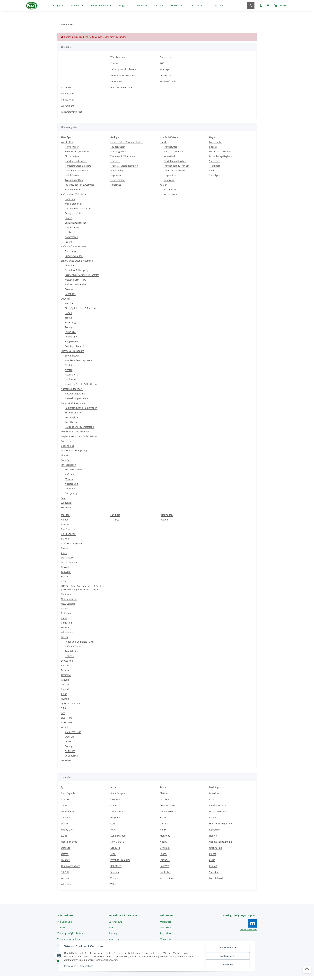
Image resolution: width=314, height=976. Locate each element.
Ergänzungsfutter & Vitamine (77, 260)
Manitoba (66, 594)
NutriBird (70, 750)
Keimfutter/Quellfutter (77, 151)
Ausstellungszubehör (76, 398)
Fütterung (70, 322)
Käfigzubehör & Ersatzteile (79, 426)
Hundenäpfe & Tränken (176, 165)
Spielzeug (66, 441)
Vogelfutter (67, 142)
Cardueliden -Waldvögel (78, 208)
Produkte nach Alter (174, 161)
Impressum (70, 966)
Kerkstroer (215, 829)
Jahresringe (71, 336)
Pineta (64, 637)
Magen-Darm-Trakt (75, 279)
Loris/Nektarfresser (75, 222)
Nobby (163, 841)
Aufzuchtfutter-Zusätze (73, 246)
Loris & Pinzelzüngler (76, 170)
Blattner (65, 538)
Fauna (212, 817)
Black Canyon (68, 533)
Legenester (116, 175)
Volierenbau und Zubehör (75, 431)
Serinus (65, 627)
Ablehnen (227, 964)
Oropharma (71, 755)
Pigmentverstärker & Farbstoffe (82, 274)
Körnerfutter (72, 146)
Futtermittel (215, 142)
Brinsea (65, 799)
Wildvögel (66, 502)
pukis (64, 618)
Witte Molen (67, 632)
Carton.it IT (116, 799)
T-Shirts (114, 519)
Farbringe (70, 331)
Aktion (164, 519)
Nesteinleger (72, 365)
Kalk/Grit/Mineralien (76, 284)
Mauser (69, 479)
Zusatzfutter (71, 651)
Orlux (68, 741)
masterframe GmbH (121, 87)
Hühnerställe (117, 180)
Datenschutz (86, 966)
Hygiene (69, 655)
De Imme (66, 670)
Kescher (69, 303)
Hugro (64, 576)
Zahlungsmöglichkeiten (123, 69)
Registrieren (67, 99)
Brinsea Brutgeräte (71, 543)
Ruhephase (71, 488)
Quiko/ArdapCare (70, 703)
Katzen (163, 184)
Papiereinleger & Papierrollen (81, 407)
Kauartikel (169, 156)
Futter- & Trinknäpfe (220, 151)
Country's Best (73, 731)
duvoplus (66, 817)
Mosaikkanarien (73, 203)
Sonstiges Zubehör (75, 346)
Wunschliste (67, 105)
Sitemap (164, 69)
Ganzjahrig (71, 493)
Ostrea (64, 853)
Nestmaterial (72, 374)
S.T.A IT (65, 872)
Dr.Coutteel (67, 660)
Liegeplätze (170, 175)
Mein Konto (67, 93)
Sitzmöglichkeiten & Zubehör (80, 308)
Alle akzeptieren (228, 947)
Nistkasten (71, 379)
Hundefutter (170, 146)
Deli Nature (67, 557)
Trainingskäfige (73, 412)
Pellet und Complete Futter (79, 641)
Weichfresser (72, 175)
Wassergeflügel (118, 151)
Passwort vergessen (72, 111)
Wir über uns (117, 57)
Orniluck (115, 847)
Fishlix (64, 823)
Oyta (112, 853)
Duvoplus (66, 567)
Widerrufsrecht (168, 81)
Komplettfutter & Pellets (78, 165)
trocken (69, 232)
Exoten (68, 217)
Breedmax (70, 251)
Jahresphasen (68, 464)
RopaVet (164, 865)
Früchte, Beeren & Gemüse (79, 184)
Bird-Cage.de (68, 793)
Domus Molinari (69, 562)
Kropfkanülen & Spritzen (78, 360)
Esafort (163, 817)
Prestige (69, 746)
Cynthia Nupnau (218, 805)
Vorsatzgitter (72, 417)
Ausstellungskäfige (75, 393)
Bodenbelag (67, 445)
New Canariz (68, 603)
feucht (68, 241)
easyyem (65, 571)
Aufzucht (70, 474)
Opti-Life (69, 736)
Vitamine (70, 265)
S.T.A (63, 708)
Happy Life (67, 829)
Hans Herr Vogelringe (221, 823)
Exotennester (72, 355)
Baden (68, 312)
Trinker (69, 317)
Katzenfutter (170, 189)
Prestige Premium (120, 859)
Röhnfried (66, 622)
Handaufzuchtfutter (76, 161)
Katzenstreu (170, 194)
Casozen (65, 548)
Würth (113, 884)
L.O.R (64, 581)
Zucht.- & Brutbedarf (72, 350)
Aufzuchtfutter (73, 646)
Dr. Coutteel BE (217, 811)
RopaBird (66, 665)
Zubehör (65, 298)
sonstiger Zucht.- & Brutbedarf (81, 384)
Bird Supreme (68, 529)
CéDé (64, 552)
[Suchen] (250, 5)
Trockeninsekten (74, 180)
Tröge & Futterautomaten (124, 165)
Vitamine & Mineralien (122, 156)
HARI (113, 829)
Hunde (163, 142)
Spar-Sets (66, 460)
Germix (65, 684)
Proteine (69, 289)
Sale (63, 498)
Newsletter (116, 81)
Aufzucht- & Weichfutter (74, 194)
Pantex (64, 608)
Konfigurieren (227, 956)
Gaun (113, 823)
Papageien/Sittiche (75, 213)
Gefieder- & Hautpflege (77, 270)
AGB (162, 63)
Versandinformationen (122, 75)
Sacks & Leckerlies (173, 151)
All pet (64, 519)
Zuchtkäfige (71, 422)
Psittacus (66, 613)
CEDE (212, 799)
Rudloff (213, 865)
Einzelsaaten (72, 156)
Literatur (65, 455)
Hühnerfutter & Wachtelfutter (126, 142)
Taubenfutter (117, 146)
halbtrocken (71, 236)
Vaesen (65, 679)
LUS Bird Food (118, 835)
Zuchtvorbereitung (75, 469)
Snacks (213, 146)
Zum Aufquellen (74, 255)
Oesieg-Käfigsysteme (220, 841)
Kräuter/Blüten (73, 189)
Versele (65, 727)
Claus (64, 693)
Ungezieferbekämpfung (74, 450)
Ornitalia (66, 674)
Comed (65, 689)
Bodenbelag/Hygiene (220, 156)
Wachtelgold (216, 878)
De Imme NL (67, 811)
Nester (68, 369)
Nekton (65, 698)
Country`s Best (168, 805)
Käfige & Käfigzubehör (73, 403)
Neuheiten (167, 514)
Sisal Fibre (66, 717)
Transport (70, 327)
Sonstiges (70, 293)
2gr (63, 712)
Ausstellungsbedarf (71, 388)
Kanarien (70, 199)
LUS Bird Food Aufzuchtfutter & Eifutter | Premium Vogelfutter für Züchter (82, 587)
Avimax (65, 524)
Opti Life (65, 847)
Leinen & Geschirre (174, 170)
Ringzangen (71, 341)
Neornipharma (69, 599)
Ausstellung (71, 483)
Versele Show (167, 878)
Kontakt (114, 63)
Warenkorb (67, 87)
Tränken (114, 161)
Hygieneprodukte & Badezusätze (79, 436)
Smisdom (214, 872)
